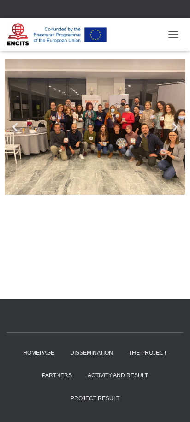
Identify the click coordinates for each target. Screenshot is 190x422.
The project (148, 353)
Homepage (38, 353)
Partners (57, 375)
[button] (15, 127)
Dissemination (91, 353)
